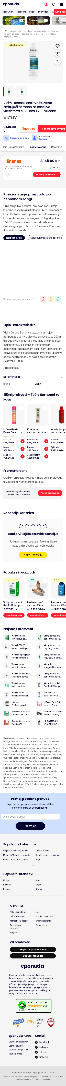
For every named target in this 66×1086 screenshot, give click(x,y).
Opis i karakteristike (13, 147)
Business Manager (33, 955)
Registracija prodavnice (33, 949)
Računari (8, 11)
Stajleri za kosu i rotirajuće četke (15, 851)
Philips (6, 880)
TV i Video (43, 11)
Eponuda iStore (16, 1046)
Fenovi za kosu (43, 851)
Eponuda (6, 31)
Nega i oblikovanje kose (38, 31)
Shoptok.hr (36, 1079)
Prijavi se (30, 826)
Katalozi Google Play (18, 1050)
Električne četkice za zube (15, 859)
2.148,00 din (50, 160)
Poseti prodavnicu (46, 174)
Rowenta (7, 885)
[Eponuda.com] (16, 4)
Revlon (6, 889)
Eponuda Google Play (18, 1042)
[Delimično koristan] (51, 299)
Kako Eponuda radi (18, 912)
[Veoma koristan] (58, 299)
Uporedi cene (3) (37, 615)
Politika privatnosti (44, 916)
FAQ (37, 912)
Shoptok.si (27, 1079)
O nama (16, 905)
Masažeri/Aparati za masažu (16, 855)
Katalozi (60, 11)
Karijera (13, 933)
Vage (38, 859)
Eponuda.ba (45, 1079)
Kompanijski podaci (19, 921)
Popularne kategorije (19, 844)
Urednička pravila (43, 921)
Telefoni (21, 11)
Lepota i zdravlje (17, 31)
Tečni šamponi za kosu (32, 34)
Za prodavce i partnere (16, 927)
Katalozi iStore (15, 1054)
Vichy (38, 383)
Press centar (42, 925)
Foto (31, 11)
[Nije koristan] (43, 299)
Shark (38, 885)
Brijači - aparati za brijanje (47, 855)
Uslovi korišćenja (18, 916)
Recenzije (56, 147)
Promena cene (37, 147)
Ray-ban (39, 889)
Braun (38, 880)
